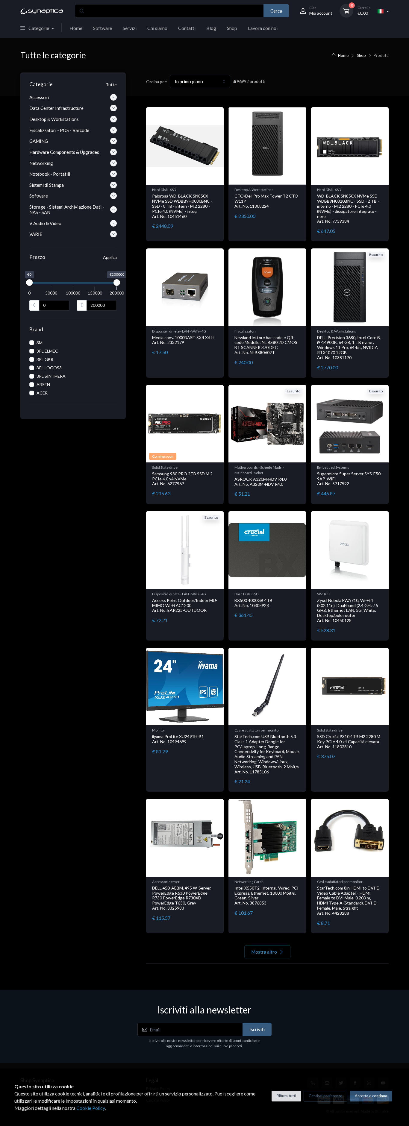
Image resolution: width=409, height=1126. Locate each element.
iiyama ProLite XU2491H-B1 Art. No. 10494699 (178, 739)
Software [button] (38, 195)
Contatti (187, 28)
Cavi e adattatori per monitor (257, 730)
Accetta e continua (371, 1095)
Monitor (158, 730)
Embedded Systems (333, 467)
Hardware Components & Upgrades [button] (64, 152)
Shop (232, 28)
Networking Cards (248, 881)
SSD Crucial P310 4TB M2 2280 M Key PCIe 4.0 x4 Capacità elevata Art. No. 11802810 (348, 741)
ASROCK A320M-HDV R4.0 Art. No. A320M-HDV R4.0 (260, 481)
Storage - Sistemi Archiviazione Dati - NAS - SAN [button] (66, 209)
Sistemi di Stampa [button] (46, 185)
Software (102, 28)
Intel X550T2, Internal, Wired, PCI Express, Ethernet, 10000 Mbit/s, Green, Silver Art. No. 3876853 (266, 895)
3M (40, 342)
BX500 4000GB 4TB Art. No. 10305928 (253, 603)
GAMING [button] (38, 141)
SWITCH (323, 594)
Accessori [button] (39, 97)
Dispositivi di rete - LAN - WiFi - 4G (179, 331)
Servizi (130, 28)
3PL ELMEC (47, 350)
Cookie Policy (90, 1108)
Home (75, 28)
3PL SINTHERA (51, 376)
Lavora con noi (263, 28)
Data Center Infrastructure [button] (56, 108)
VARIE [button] (35, 234)
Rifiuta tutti (286, 1095)
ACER (42, 392)
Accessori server (166, 881)
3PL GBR (45, 359)
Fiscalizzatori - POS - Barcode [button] (59, 130)
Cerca (276, 10)
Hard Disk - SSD (164, 189)
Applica (110, 257)
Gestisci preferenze (325, 1095)
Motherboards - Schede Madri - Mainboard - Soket (259, 470)
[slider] (29, 282)
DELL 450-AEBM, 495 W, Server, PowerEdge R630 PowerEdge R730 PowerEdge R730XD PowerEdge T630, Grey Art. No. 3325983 (181, 897)
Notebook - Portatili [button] (49, 174)
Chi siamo (157, 28)
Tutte (111, 84)
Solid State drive (165, 467)
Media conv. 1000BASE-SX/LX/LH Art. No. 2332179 (183, 340)
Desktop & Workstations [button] (54, 119)
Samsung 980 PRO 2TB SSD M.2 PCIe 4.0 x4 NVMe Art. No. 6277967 (182, 478)
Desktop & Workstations (253, 189)
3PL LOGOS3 (49, 367)
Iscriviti (257, 1029)
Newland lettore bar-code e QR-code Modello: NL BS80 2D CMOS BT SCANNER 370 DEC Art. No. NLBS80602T (265, 345)
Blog (211, 28)
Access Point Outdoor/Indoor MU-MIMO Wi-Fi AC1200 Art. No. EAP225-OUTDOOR (184, 605)
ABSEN (43, 384)
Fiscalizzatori (245, 331)
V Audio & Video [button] (45, 223)
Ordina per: (156, 81)
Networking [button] (41, 163)
